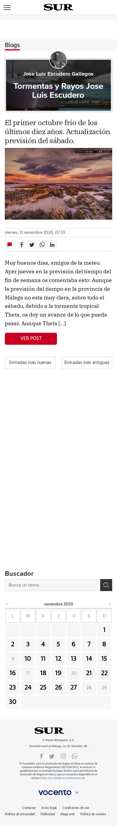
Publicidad (47, 814)
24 (28, 688)
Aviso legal (49, 807)
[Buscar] (106, 585)
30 (12, 702)
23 (12, 688)
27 (73, 688)
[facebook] (41, 755)
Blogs (12, 45)
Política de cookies (93, 814)
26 (58, 688)
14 (89, 659)
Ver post (31, 338)
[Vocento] (58, 792)
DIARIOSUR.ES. (58, 730)
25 (43, 688)
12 (58, 659)
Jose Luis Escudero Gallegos (58, 74)
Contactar (29, 807)
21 (89, 673)
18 (43, 673)
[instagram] (63, 755)
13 (73, 659)
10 (28, 659)
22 (104, 673)
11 (43, 659)
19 (58, 673)
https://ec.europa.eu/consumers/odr (62, 778)
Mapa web (67, 814)
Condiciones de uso (75, 807)
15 (104, 659)
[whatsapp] (74, 755)
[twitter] (51, 755)
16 (13, 673)
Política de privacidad (20, 814)
